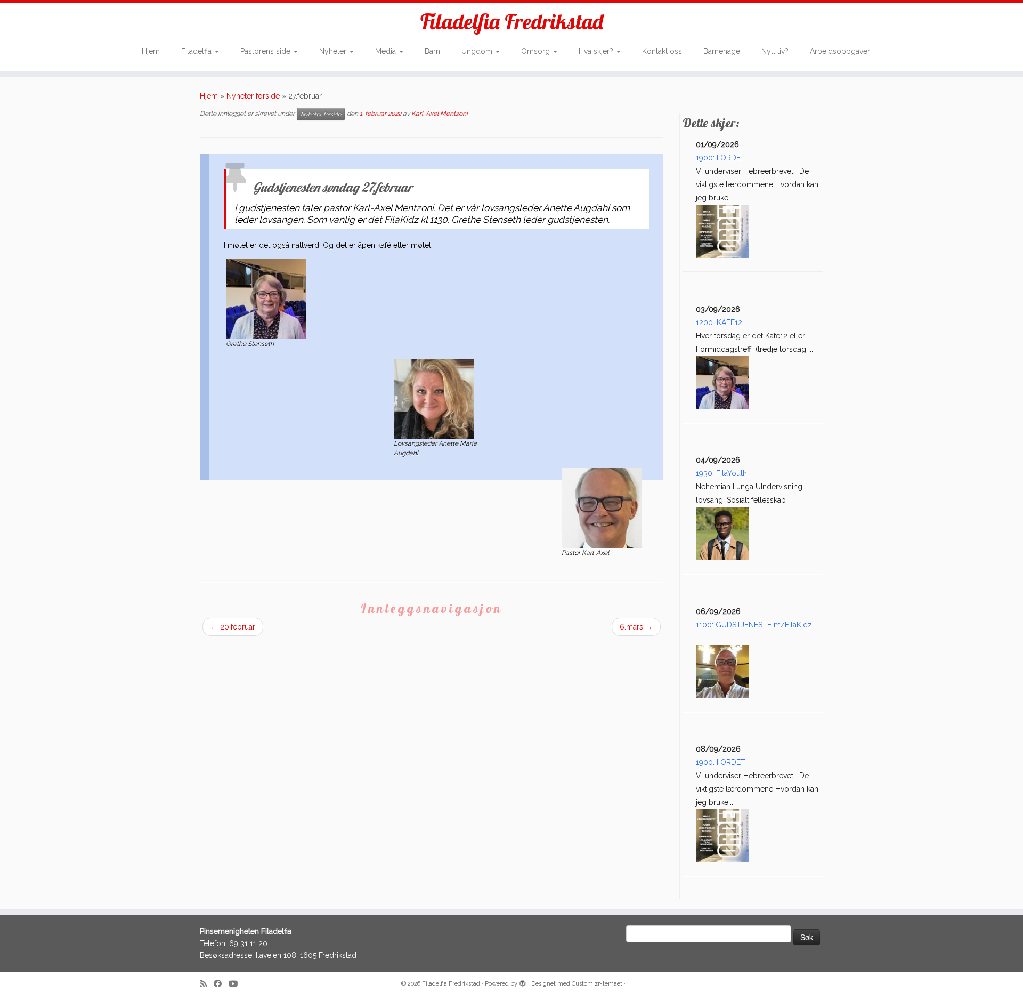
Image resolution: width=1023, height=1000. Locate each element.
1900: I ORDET (720, 158)
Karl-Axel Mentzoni (439, 114)
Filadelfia (197, 51)
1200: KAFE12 (719, 322)
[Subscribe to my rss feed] (207, 984)
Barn (432, 51)
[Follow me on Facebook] (221, 984)
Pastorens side (266, 51)
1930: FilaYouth (721, 473)
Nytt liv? (775, 51)
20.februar (232, 627)
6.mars (636, 627)
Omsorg (536, 51)
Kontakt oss (662, 51)
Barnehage (721, 51)
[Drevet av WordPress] (522, 982)
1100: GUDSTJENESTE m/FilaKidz (754, 624)
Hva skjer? (597, 51)
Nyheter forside (253, 96)
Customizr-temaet (597, 983)
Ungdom (477, 51)
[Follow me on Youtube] (237, 984)
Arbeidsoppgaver (840, 51)
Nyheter (333, 51)
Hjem (151, 51)
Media (386, 51)
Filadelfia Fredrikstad (511, 21)
